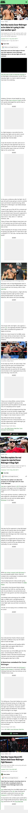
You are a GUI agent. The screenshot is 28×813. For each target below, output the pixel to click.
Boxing (12, 428)
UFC (6, 327)
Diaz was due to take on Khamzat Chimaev (12, 74)
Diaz (2, 486)
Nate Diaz (16, 428)
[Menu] (26, 2)
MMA (6, 21)
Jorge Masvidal (19, 801)
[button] (26, 47)
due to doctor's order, (15, 100)
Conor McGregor (14, 729)
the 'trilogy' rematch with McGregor (14, 572)
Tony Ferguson (10, 430)
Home (2, 21)
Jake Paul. (3, 289)
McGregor (4, 500)
